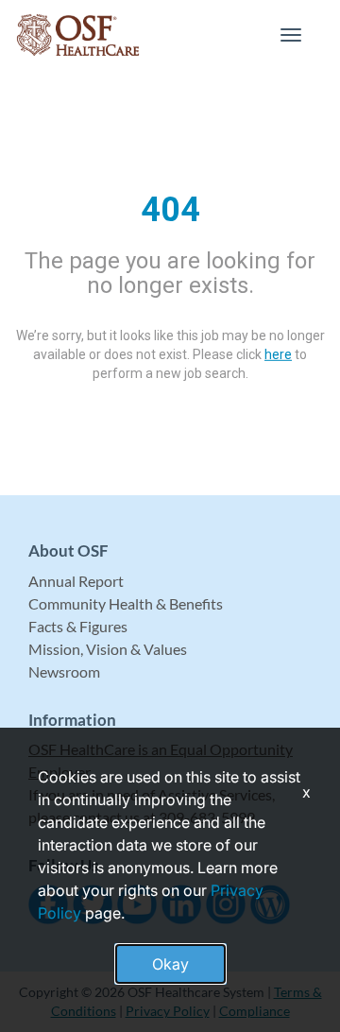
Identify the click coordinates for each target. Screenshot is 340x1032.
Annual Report (76, 581)
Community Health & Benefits (125, 603)
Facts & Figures (78, 626)
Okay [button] (170, 964)
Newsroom (64, 671)
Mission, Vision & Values (107, 649)
